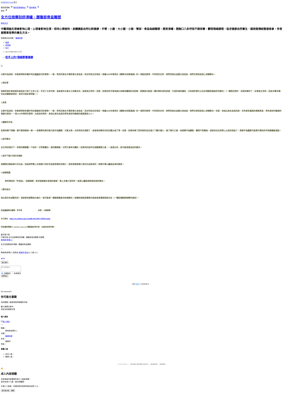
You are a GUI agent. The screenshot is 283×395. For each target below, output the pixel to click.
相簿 (7, 42)
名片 (7, 48)
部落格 (8, 45)
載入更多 (5, 262)
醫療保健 (19, 38)
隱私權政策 (154, 364)
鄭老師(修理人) (7, 240)
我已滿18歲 (5, 390)
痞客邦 (21, 252)
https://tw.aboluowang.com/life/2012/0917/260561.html (30, 219)
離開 (12, 390)
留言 (26, 252)
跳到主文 (4, 23)
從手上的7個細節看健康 (19, 57)
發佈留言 (5, 276)
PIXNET (124, 364)
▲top (3, 258)
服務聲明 (162, 364)
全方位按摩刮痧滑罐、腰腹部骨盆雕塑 (31, 17)
